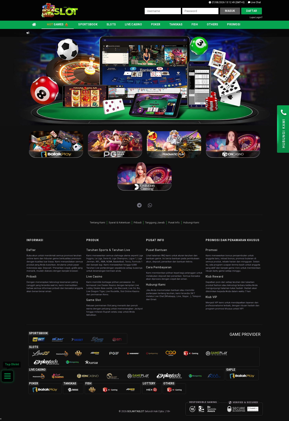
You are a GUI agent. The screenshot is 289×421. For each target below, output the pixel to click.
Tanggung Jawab (155, 222)
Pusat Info (174, 222)
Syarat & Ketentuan (119, 222)
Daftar (251, 10)
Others (212, 24)
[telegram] (139, 205)
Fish (194, 24)
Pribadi (138, 222)
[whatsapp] (150, 205)
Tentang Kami (97, 222)
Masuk (230, 10)
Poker (155, 24)
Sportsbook (88, 24)
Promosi (233, 24)
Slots (111, 24)
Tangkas (175, 24)
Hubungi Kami (191, 222)
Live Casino (133, 24)
